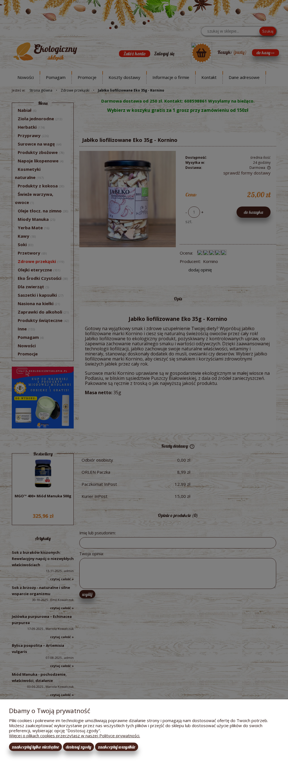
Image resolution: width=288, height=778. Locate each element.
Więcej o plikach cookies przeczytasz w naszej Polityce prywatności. (74, 735)
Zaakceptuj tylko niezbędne (35, 747)
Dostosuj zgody (78, 747)
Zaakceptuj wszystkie (116, 747)
